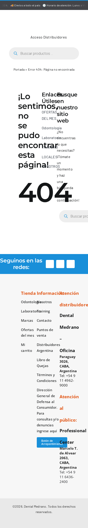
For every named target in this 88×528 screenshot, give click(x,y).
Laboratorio (31, 311)
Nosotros (44, 302)
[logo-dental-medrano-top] (44, 15)
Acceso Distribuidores (48, 37)
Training (43, 311)
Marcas (27, 320)
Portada (19, 69)
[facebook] (50, 264)
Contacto (44, 320)
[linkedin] (71, 264)
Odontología (31, 302)
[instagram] (60, 264)
